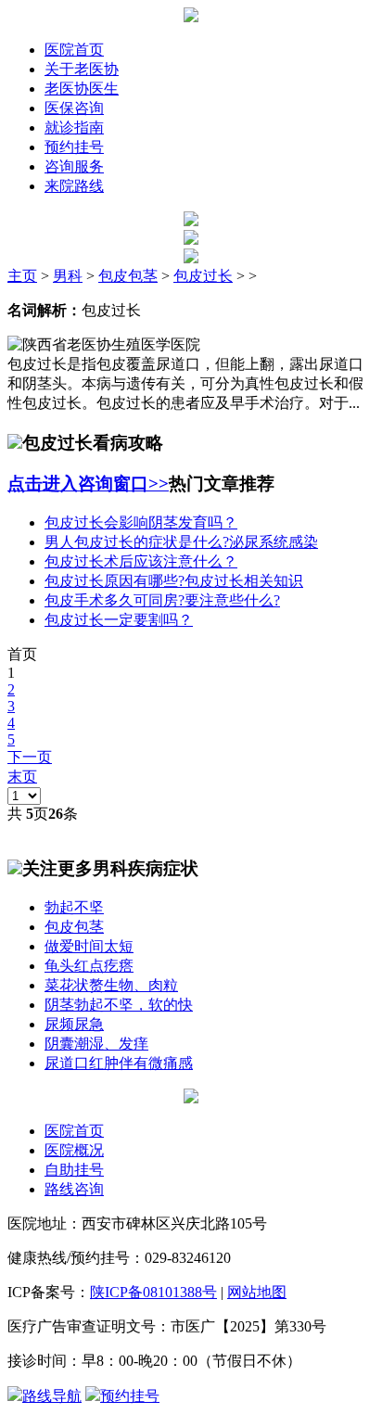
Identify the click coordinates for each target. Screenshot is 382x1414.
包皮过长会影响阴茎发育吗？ (141, 522)
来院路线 (74, 186)
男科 (68, 276)
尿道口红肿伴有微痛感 (119, 1063)
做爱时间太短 (89, 946)
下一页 (29, 757)
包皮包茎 (128, 276)
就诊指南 (74, 127)
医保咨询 (74, 108)
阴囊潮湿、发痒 (96, 1043)
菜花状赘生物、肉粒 (111, 985)
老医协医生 (82, 88)
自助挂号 (74, 1170)
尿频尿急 (74, 1024)
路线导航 (52, 1396)
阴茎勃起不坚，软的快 (119, 1005)
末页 (22, 776)
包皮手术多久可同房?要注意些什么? (162, 600)
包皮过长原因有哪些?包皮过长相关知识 (174, 581)
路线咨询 (74, 1189)
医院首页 (74, 49)
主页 (22, 276)
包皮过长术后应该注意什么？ (141, 561)
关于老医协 (82, 69)
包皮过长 (203, 276)
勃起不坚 (74, 907)
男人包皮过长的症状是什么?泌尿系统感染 (181, 542)
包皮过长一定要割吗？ (119, 620)
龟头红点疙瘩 (89, 966)
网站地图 (256, 1292)
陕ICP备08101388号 (153, 1292)
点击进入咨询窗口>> (88, 483)
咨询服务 (74, 166)
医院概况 (74, 1150)
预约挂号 (74, 147)
